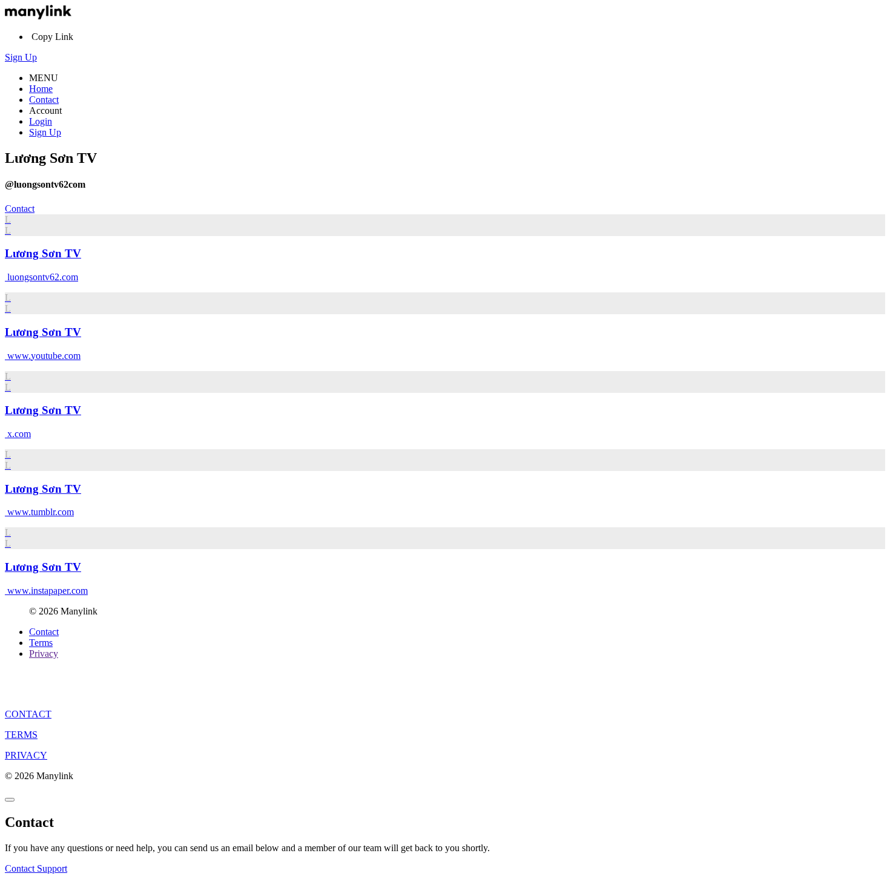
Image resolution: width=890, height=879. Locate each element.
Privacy (43, 653)
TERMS (21, 734)
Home (41, 89)
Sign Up (21, 57)
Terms (41, 642)
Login (40, 121)
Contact (44, 99)
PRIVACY (26, 755)
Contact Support (36, 868)
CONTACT (28, 714)
